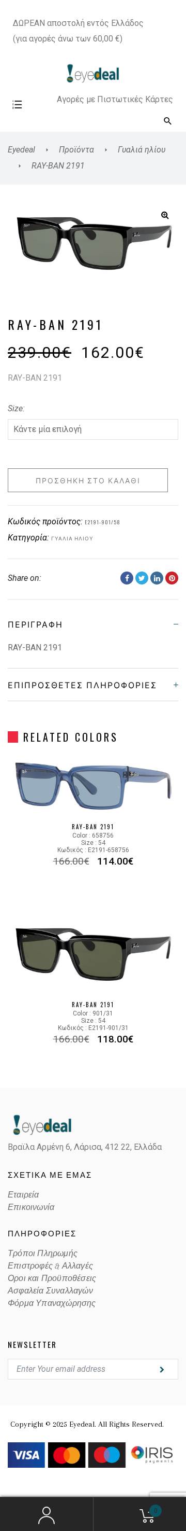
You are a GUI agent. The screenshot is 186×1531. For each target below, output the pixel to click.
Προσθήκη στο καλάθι (88, 480)
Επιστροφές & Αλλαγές (50, 1266)
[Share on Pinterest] (171, 578)
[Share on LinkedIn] (156, 578)
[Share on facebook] (126, 578)
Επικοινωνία (31, 1207)
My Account (46, 1514)
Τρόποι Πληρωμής (43, 1253)
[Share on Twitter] (141, 578)
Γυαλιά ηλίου (72, 538)
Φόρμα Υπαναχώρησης (52, 1303)
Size (15, 408)
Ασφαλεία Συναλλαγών (50, 1291)
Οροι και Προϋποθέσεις (52, 1278)
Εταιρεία (23, 1195)
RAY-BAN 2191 (93, 827)
